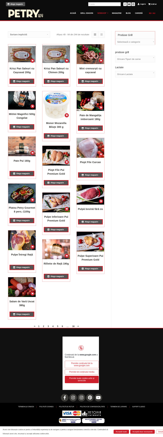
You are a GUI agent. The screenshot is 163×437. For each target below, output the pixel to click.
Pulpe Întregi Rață (22, 254)
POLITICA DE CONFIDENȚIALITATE (92, 406)
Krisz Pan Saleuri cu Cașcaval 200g (22, 70)
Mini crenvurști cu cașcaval (90, 70)
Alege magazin (17, 4)
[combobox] (135, 42)
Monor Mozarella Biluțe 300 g (56, 125)
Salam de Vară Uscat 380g (21, 303)
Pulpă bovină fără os (90, 209)
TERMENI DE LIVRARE (118, 406)
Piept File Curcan (90, 162)
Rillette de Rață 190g (56, 263)
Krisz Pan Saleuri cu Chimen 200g (56, 70)
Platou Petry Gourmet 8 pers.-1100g (22, 209)
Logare (143, 4)
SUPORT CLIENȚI (138, 406)
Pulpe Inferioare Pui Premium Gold (56, 218)
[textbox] (128, 41)
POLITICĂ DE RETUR (66, 406)
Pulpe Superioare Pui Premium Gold (90, 257)
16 (73, 326)
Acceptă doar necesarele (142, 432)
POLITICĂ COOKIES (46, 406)
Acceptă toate (121, 432)
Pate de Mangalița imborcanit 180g (90, 117)
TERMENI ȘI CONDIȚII (26, 406)
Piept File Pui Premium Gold (56, 172)
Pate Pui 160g (22, 160)
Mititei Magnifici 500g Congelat (22, 116)
